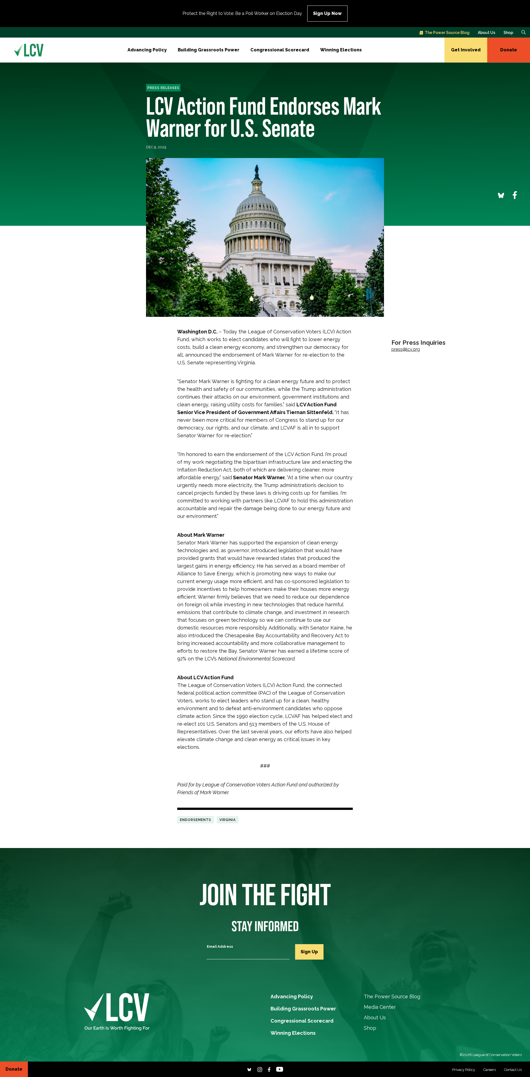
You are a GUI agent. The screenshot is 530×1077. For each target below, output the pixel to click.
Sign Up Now (327, 13)
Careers (489, 1070)
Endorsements (195, 820)
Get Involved (466, 49)
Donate (508, 49)
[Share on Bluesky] (501, 195)
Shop (508, 32)
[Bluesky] (249, 1069)
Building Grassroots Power (208, 49)
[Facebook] (269, 1069)
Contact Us (513, 1070)
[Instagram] (259, 1069)
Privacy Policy (463, 1070)
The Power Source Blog (447, 32)
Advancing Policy (147, 49)
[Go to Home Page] (28, 50)
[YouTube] (279, 1069)
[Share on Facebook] (515, 195)
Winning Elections (341, 49)
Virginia (227, 820)
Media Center (380, 1007)
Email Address (220, 946)
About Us (486, 32)
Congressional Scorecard (279, 49)
